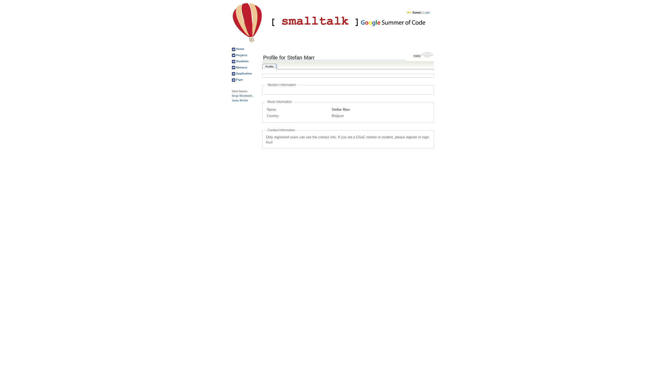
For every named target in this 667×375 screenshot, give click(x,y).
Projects (241, 55)
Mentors (241, 67)
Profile (269, 66)
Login (426, 12)
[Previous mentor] (424, 56)
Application (243, 73)
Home (239, 49)
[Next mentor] (430, 56)
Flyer (239, 79)
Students (242, 61)
